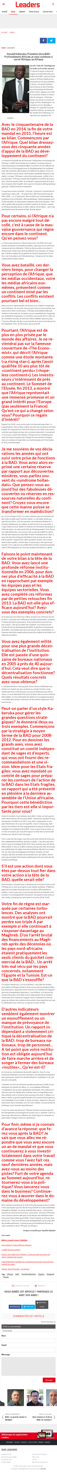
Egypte (41, 1274)
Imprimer (41, 1285)
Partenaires (9, 1442)
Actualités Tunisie (6, 1454)
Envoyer (49, 1380)
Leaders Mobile (5, 1462)
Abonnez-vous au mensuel (39, 1462)
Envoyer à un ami (22, 1285)
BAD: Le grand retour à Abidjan (15, 1417)
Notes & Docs (34, 11)
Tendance (47, 1442)
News (12, 32)
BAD (17, 1274)
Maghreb (50, 1274)
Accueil (4, 32)
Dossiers (17, 1442)
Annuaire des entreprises (39, 1454)
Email (4, 1345)
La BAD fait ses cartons (11, 1250)
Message (6, 1354)
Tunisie (5, 1277)
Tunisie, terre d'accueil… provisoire (15, 1269)
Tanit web (43, 1468)
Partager (43, 40)
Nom (4, 1335)
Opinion (22, 11)
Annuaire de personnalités (9, 1457)
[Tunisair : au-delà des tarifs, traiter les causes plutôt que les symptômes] (12, 1397)
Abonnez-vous (42, 1304)
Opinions (40, 1442)
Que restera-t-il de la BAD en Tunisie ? (17, 1245)
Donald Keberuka (29, 1274)
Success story (32, 1442)
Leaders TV (24, 1442)
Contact (34, 1459)
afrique (10, 1274)
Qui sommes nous (6, 1459)
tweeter (51, 40)
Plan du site (35, 1457)
